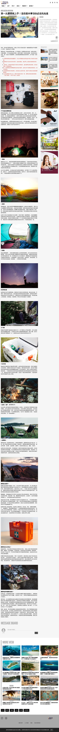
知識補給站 (10, 10)
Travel (6, 10)
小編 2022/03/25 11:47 (54, 41)
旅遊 (16, 710)
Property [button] (24, 6)
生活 (3, 710)
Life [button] (8, 6)
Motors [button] (31, 6)
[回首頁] (8, 2)
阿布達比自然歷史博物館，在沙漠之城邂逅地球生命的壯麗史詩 (53, 59)
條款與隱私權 (37, 723)
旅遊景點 (26, 710)
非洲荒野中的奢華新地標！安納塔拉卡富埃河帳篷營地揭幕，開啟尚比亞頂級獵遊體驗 (53, 52)
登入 (36, 632)
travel (12, 710)
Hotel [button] (18, 6)
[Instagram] (52, 2)
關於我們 (21, 723)
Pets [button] (13, 6)
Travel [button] (2, 6)
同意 (51, 729)
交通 (21, 710)
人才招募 (27, 723)
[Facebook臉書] (50, 2)
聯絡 (31, 723)
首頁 (2, 10)
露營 (7, 710)
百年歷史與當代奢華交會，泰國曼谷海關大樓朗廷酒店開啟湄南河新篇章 (53, 66)
